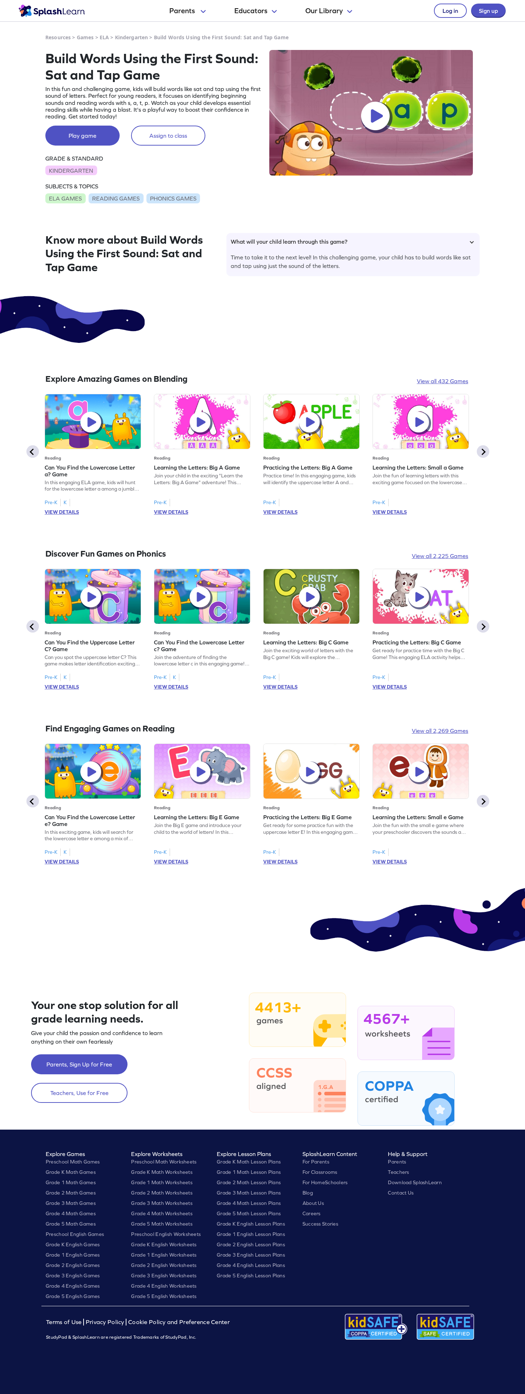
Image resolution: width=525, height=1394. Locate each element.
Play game (82, 135)
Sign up (488, 10)
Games (85, 37)
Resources (58, 37)
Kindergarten (131, 37)
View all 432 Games (442, 381)
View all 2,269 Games (440, 731)
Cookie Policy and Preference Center (179, 1322)
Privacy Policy (105, 1322)
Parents (182, 11)
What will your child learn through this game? (289, 241)
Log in (450, 10)
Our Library (324, 11)
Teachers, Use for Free (79, 1093)
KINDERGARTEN (71, 170)
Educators (251, 11)
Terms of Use (64, 1322)
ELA (104, 37)
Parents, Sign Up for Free (79, 1064)
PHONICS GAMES (173, 198)
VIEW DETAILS (62, 512)
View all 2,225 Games (440, 556)
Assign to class (168, 135)
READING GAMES (116, 198)
